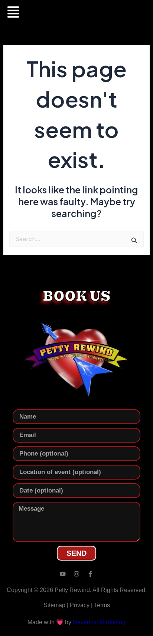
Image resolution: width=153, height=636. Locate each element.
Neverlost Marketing (99, 622)
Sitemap (54, 605)
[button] (13, 13)
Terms (102, 605)
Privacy (79, 605)
